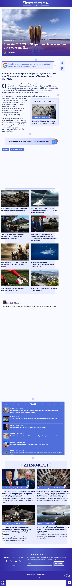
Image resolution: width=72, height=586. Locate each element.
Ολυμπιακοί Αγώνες (17, 149)
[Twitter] (11, 561)
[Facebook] (6, 561)
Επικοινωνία (41, 574)
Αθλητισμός (8, 40)
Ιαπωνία (5, 149)
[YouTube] (16, 561)
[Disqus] (30, 323)
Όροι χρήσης (31, 574)
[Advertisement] (30, 171)
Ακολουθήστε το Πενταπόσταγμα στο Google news (29, 141)
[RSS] (20, 561)
